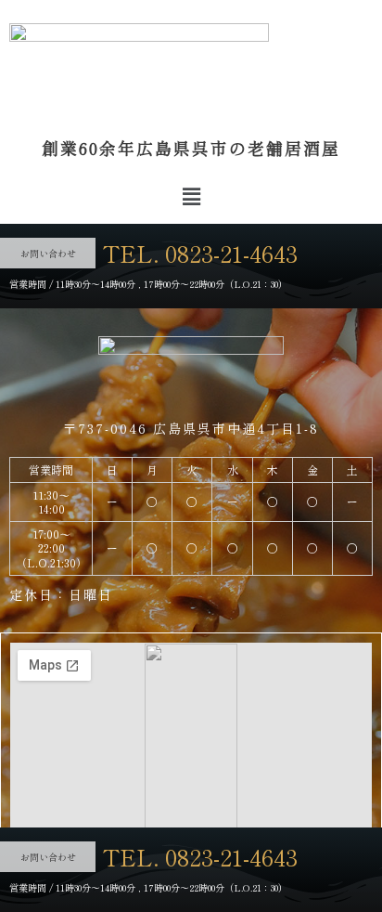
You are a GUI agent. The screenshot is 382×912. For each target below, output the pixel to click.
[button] (191, 195)
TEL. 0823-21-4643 (200, 252)
